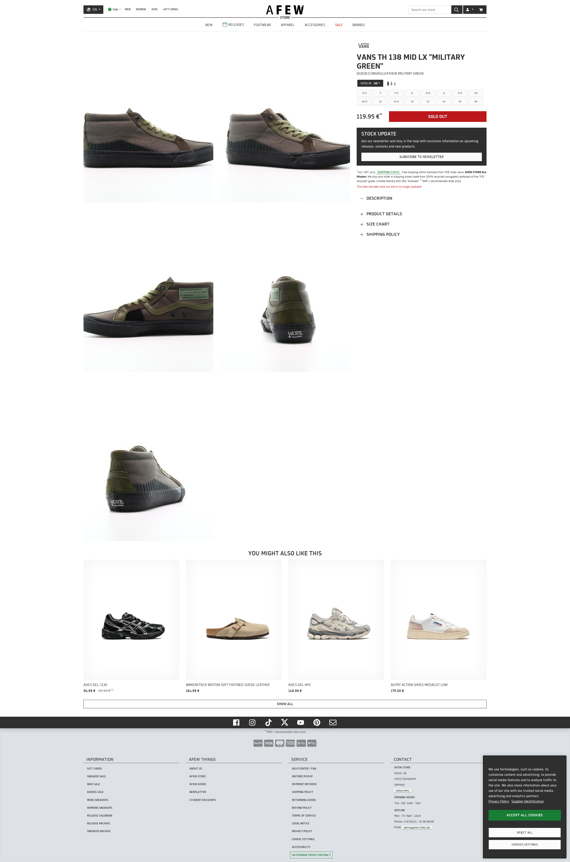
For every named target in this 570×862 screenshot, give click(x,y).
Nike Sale (93, 784)
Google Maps (402, 790)
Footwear (262, 25)
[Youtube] (301, 722)
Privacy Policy (499, 801)
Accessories (315, 25)
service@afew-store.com (417, 827)
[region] (524, 806)
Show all (285, 704)
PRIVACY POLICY (302, 831)
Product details (383, 213)
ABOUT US (195, 768)
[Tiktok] (269, 722)
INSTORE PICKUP (302, 776)
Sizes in (369, 83)
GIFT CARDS (170, 9)
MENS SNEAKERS (97, 800)
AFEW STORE (285, 9)
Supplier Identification (527, 801)
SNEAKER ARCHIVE (99, 831)
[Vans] (364, 45)
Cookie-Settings (303, 839)
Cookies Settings (525, 844)
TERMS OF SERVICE (304, 815)
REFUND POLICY (301, 807)
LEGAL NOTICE (300, 823)
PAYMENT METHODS (304, 784)
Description (378, 198)
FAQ (115, 9)
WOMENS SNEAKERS (99, 807)
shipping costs (388, 172)
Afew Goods (197, 784)
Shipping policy (382, 234)
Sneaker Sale (96, 776)
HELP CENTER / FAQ (304, 768)
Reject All (524, 832)
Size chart (377, 224)
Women (141, 9)
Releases (236, 25)
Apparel (288, 25)
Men (127, 9)
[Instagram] (253, 722)
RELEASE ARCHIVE (98, 823)
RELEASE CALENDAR (99, 815)
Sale (339, 25)
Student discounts (202, 800)
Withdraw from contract (311, 855)
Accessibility (301, 847)
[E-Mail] (333, 722)
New (208, 25)
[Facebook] (237, 722)
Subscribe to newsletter (421, 157)
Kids (155, 9)
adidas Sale (95, 792)
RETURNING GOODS (304, 800)
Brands (358, 25)
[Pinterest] (317, 722)
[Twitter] (285, 722)
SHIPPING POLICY (302, 792)
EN (95, 9)
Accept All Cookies (525, 815)
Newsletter (197, 792)
